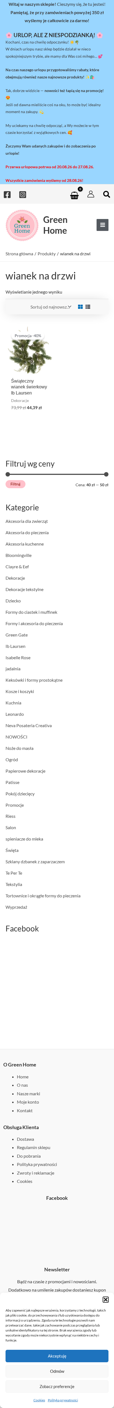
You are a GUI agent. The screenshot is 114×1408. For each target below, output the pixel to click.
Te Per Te (14, 872)
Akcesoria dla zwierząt (27, 521)
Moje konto (28, 1101)
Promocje (15, 805)
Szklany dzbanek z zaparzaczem (35, 861)
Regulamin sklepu (33, 1147)
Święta (12, 850)
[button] (105, 1299)
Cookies (39, 1400)
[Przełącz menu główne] (102, 225)
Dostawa (25, 1139)
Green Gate (17, 634)
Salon (11, 827)
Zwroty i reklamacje (35, 1172)
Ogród (12, 759)
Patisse (12, 782)
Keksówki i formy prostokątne (34, 680)
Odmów (57, 1371)
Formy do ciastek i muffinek (31, 612)
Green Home (55, 225)
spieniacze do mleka (24, 838)
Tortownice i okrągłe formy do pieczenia (43, 895)
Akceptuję (57, 1355)
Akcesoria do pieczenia (27, 532)
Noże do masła (19, 748)
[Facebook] (7, 194)
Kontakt (25, 1110)
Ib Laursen (15, 646)
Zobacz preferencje (57, 1386)
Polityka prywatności (63, 1400)
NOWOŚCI (16, 736)
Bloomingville (19, 555)
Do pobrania (29, 1156)
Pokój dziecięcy (20, 793)
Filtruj (15, 484)
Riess (10, 816)
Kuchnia (13, 702)
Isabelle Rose (18, 657)
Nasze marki (28, 1093)
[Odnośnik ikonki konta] (91, 194)
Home (22, 1076)
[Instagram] (23, 194)
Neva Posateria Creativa (29, 725)
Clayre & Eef (17, 566)
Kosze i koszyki (20, 691)
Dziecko (13, 600)
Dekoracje (15, 577)
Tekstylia (14, 884)
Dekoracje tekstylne (24, 589)
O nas (22, 1085)
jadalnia (13, 668)
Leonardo (15, 714)
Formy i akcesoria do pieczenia (34, 623)
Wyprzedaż (16, 907)
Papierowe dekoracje (25, 770)
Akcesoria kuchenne (25, 543)
